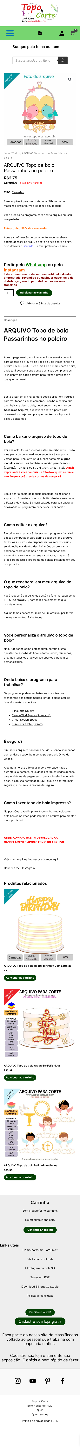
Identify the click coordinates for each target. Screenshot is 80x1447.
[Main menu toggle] (10, 33)
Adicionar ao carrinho (34, 292)
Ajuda (40, 1410)
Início (7, 153)
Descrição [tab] (10, 320)
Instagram (14, 269)
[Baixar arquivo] (40, 33)
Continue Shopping (40, 1229)
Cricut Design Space (24, 719)
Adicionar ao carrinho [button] (20, 977)
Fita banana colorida (40, 1259)
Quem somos (40, 1414)
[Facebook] (62, 1381)
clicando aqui (49, 859)
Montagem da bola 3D (40, 1268)
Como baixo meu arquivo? (40, 1250)
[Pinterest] (47, 1381)
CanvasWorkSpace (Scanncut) (31, 715)
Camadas (18, 192)
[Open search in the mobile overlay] (40, 60)
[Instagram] (17, 1381)
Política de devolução (40, 1295)
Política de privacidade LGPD (40, 1420)
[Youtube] (32, 1381)
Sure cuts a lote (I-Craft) (27, 724)
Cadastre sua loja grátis (40, 1321)
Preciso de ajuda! (40, 1312)
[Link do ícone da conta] (61, 33)
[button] (69, 79)
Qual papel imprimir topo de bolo (34, 811)
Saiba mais (19, 418)
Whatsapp (36, 264)
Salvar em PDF (40, 1277)
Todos (16, 153)
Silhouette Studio (22, 710)
